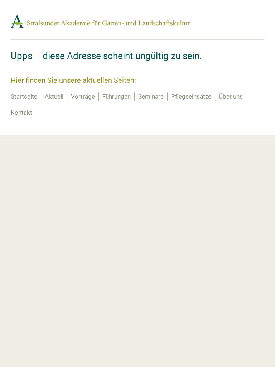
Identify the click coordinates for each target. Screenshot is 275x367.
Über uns (231, 96)
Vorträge (83, 96)
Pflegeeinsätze (191, 96)
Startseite (24, 96)
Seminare (151, 96)
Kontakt (21, 112)
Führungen (116, 96)
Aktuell (54, 96)
